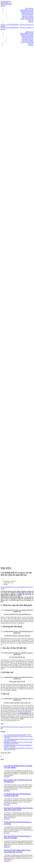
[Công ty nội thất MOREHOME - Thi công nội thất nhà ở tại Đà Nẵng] (7, 5)
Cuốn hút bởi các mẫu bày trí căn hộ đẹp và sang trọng (18, 736)
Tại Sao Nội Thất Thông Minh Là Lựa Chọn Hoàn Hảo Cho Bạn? (17, 851)
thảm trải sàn (21, 727)
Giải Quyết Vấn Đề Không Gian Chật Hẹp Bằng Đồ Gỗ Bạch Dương (18, 809)
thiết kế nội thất (26, 592)
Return (6, 584)
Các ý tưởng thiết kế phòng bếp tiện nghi (14, 735)
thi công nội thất (13, 727)
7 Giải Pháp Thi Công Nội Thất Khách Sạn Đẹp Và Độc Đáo (17, 795)
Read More (7, 776)
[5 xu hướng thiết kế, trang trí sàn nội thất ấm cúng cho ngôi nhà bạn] (17, 588)
